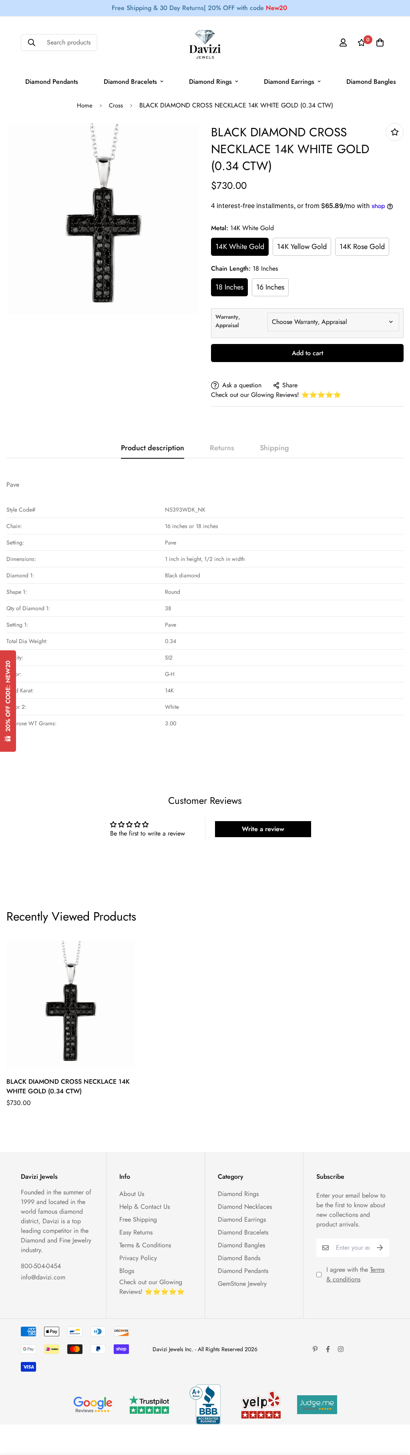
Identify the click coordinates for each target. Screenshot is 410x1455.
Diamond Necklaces (245, 1206)
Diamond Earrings (289, 81)
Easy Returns (136, 1232)
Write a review (263, 829)
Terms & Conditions (145, 1245)
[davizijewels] (205, 42)
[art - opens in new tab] (93, 1404)
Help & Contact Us (144, 1206)
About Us (131, 1193)
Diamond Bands (239, 1258)
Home (84, 105)
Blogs (126, 1270)
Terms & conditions (355, 1274)
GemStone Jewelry (242, 1283)
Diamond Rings (210, 81)
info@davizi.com (43, 1277)
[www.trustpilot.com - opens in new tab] (149, 1404)
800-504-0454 (41, 1266)
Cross (116, 105)
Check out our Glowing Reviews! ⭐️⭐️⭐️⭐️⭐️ (276, 394)
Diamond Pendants (51, 81)
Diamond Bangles (371, 81)
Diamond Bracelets (130, 81)
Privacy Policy (138, 1258)
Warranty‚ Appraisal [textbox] (227, 321)
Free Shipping (138, 1219)
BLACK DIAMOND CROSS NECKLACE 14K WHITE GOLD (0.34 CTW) (68, 1086)
